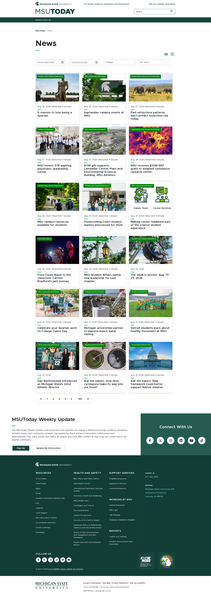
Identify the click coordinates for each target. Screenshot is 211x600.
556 (80, 399)
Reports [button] (115, 531)
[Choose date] (62, 62)
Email (38, 493)
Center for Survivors (82, 515)
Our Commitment (81, 510)
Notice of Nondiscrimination (119, 587)
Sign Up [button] (21, 448)
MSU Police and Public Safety (86, 479)
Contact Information (92, 583)
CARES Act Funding (118, 537)
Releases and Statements (117, 4)
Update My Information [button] (48, 448)
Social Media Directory (46, 523)
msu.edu (106, 587)
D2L (37, 503)
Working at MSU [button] (120, 499)
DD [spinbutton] (42, 62)
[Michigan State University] (54, 4)
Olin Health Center (82, 484)
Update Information (166, 4)
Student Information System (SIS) (50, 498)
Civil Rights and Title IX (84, 506)
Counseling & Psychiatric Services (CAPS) (88, 490)
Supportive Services (118, 484)
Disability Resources (117, 479)
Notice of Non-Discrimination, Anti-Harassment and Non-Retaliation (86, 535)
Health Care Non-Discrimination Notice (87, 544)
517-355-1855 (151, 477)
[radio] (166, 54)
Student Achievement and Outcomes (120, 543)
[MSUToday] (82, 11)
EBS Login (113, 510)
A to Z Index (41, 479)
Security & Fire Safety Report (87, 520)
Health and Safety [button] (87, 473)
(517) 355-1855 (94, 587)
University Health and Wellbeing (88, 496)
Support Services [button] (121, 473)
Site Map (106, 583)
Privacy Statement (120, 583)
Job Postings (114, 515)
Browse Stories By (43, 20)
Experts (99, 4)
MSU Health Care (81, 501)
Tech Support (41, 513)
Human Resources (117, 505)
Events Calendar (43, 527)
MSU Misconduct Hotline (46, 518)
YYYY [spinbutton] (47, 62)
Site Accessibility (137, 583)
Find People (41, 484)
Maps (38, 488)
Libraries (39, 508)
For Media (89, 4)
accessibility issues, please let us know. (66, 569)
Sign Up (152, 4)
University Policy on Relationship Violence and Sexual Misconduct (88, 526)
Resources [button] (43, 473)
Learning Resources (117, 488)
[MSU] (105, 467)
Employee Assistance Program (122, 520)
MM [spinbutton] (38, 62)
